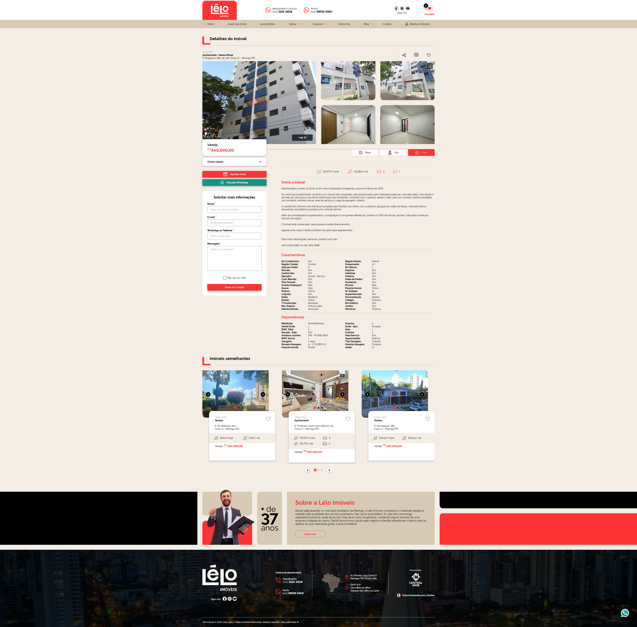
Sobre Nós (344, 24)
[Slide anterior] (208, 394)
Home (210, 24)
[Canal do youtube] (408, 8)
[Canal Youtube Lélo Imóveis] (235, 599)
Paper (294, 622)
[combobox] (294, 24)
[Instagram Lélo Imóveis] (402, 8)
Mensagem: (214, 243)
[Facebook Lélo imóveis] (396, 8)
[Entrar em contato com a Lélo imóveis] (625, 614)
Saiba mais (310, 534)
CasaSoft (275, 622)
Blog (366, 24)
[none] (235, 417)
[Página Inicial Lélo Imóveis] (219, 578)
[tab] (365, 152)
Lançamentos (267, 24)
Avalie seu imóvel (237, 24)
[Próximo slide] (262, 394)
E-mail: (212, 217)
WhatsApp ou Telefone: (220, 230)
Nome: (211, 203)
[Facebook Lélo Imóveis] (225, 599)
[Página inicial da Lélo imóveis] (219, 10)
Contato (387, 24)
